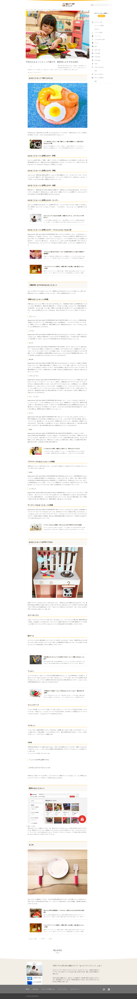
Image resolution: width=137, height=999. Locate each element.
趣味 (96, 81)
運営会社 (27, 989)
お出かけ (97, 29)
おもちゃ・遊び (33, 9)
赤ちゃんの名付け (99, 74)
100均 (43, 938)
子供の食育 (97, 60)
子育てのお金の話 (99, 67)
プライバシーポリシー (63, 989)
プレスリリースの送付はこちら (48, 989)
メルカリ (33, 826)
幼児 (50, 938)
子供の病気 (97, 57)
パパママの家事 (98, 32)
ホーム (27, 9)
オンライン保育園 (99, 25)
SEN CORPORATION (33, 996)
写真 (96, 46)
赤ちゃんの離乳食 (99, 77)
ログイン (101, 16)
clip (30, 66)
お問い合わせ (35, 989)
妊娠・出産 (97, 50)
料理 (96, 70)
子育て (96, 64)
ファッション (98, 36)
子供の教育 (97, 53)
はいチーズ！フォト (75, 989)
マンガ (96, 43)
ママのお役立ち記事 (100, 39)
